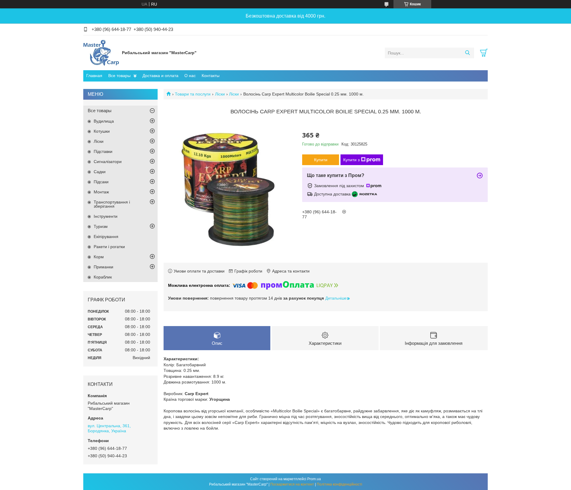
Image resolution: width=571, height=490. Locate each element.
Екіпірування (106, 236)
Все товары (119, 75)
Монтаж (101, 192)
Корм (99, 256)
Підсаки (101, 181)
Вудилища (104, 121)
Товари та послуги (193, 94)
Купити (320, 159)
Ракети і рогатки (109, 246)
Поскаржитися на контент (292, 484)
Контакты (210, 75)
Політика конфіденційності (339, 484)
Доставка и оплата (160, 75)
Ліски (220, 94)
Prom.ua (314, 479)
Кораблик (103, 277)
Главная (94, 75)
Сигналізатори (108, 161)
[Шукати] (467, 53)
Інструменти (105, 216)
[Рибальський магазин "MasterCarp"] (101, 52)
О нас (190, 75)
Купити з (351, 159)
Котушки (102, 131)
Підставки (103, 151)
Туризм (101, 226)
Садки (100, 171)
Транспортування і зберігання (112, 204)
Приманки (103, 266)
